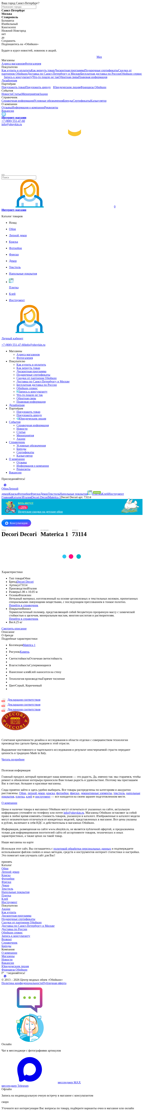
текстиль (119, 793)
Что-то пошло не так (45, 77)
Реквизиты (51, 107)
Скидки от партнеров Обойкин (36, 378)
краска (50, 793)
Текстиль (7, 888)
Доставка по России (14, 929)
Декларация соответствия (24, 699)
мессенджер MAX (69, 1082)
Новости (7, 94)
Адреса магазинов (13, 63)
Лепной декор (10, 871)
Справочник (17, 442)
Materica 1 (29, 645)
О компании (17, 459)
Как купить (9, 912)
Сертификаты (81, 100)
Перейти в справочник (23, 605)
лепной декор (36, 793)
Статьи (17, 94)
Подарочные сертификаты (101, 70)
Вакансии (8, 110)
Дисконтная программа (69, 70)
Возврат (7, 939)
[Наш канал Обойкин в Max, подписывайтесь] (4, 114)
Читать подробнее (13, 759)
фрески (74, 793)
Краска (6, 875)
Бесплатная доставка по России (100, 73)
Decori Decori (25, 581)
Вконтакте (55, 56)
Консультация (18, 523)
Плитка (6, 895)
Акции (43, 94)
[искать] (3, 174)
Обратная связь (68, 77)
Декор (5, 885)
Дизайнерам (9, 80)
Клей (5, 898)
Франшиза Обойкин (93, 87)
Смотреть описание (14, 628)
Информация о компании (28, 107)
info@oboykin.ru (12, 124)
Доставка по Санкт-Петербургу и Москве (53, 73)
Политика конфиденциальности (22, 983)
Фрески (6, 882)
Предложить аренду (38, 87)
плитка (20, 796)
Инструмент (9, 902)
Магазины (8, 956)
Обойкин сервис (131, 73)
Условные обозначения (48, 100)
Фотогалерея (33, 63)
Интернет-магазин (14, 117)
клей (29, 796)
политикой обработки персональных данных (82, 848)
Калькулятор (98, 100)
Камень (24, 651)
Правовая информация (92, 77)
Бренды (68, 100)
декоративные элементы (96, 793)
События (14, 422)
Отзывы (7, 107)
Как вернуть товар (43, 70)
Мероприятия (30, 94)
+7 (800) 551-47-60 (13, 121)
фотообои (62, 793)
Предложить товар (13, 87)
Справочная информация (18, 100)
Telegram (7, 56)
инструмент (42, 796)
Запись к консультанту (18, 77)
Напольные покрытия (15, 892)
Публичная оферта (54, 983)
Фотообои (8, 878)
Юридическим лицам (66, 87)
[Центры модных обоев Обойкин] (72, 170)
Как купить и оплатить (16, 70)
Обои (22, 793)
